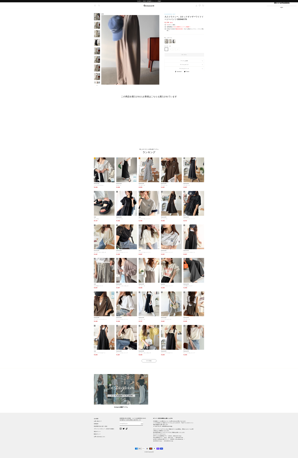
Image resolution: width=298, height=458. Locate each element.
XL (177, 49)
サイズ (167, 46)
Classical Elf (170, 14)
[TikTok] (127, 429)
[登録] (142, 424)
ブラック (173, 41)
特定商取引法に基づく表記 (100, 426)
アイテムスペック (184, 68)
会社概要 (96, 418)
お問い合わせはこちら (99, 436)
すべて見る (149, 360)
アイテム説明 (184, 61)
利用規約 (96, 423)
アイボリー (170, 41)
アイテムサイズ (184, 64)
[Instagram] (121, 429)
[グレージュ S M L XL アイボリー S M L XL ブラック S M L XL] (130, 50)
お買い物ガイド (98, 421)
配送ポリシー (97, 434)
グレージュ (166, 41)
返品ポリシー (97, 431)
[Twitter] (124, 429)
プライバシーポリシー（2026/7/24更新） (104, 428)
